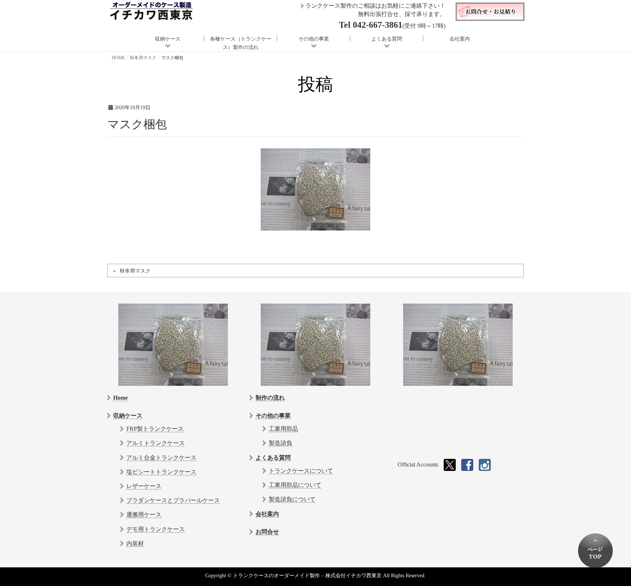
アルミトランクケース (155, 443)
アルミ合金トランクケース (161, 457)
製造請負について (292, 499)
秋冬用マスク (135, 271)
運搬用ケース (143, 514)
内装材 (135, 543)
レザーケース (143, 486)
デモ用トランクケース (155, 529)
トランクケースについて (301, 471)
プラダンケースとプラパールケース (173, 500)
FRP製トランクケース (155, 429)
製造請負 (280, 443)
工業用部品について (295, 485)
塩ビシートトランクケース (161, 472)
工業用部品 (283, 429)
